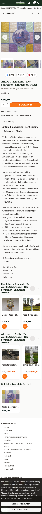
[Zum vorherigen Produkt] (32, 13)
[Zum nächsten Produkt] (38, 13)
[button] (3, 3)
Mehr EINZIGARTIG (23, 115)
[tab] (8, 122)
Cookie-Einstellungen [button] (21, 504)
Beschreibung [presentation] (8, 122)
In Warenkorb (25, 105)
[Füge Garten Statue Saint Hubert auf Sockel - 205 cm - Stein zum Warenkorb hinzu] (25, 376)
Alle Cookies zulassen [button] (21, 509)
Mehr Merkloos (7, 115)
